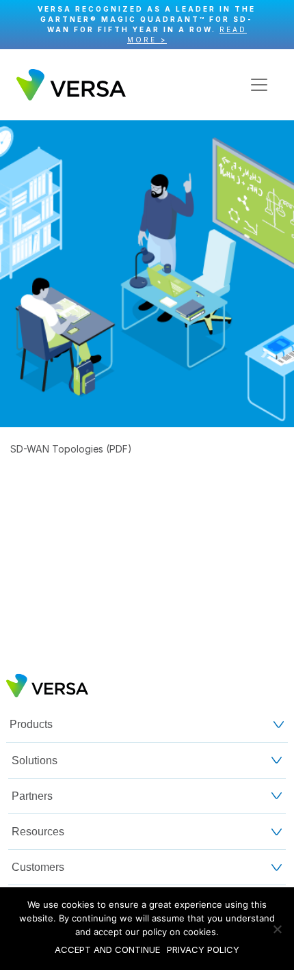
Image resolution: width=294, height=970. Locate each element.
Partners (32, 796)
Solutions (34, 760)
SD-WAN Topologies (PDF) (71, 449)
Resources (38, 831)
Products (31, 724)
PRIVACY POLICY (203, 949)
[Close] (276, 25)
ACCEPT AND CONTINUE (107, 949)
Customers (38, 867)
